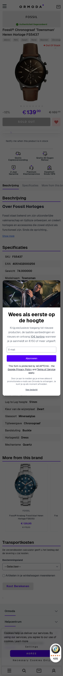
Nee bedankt (32, 389)
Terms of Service (46, 369)
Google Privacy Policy (20, 369)
